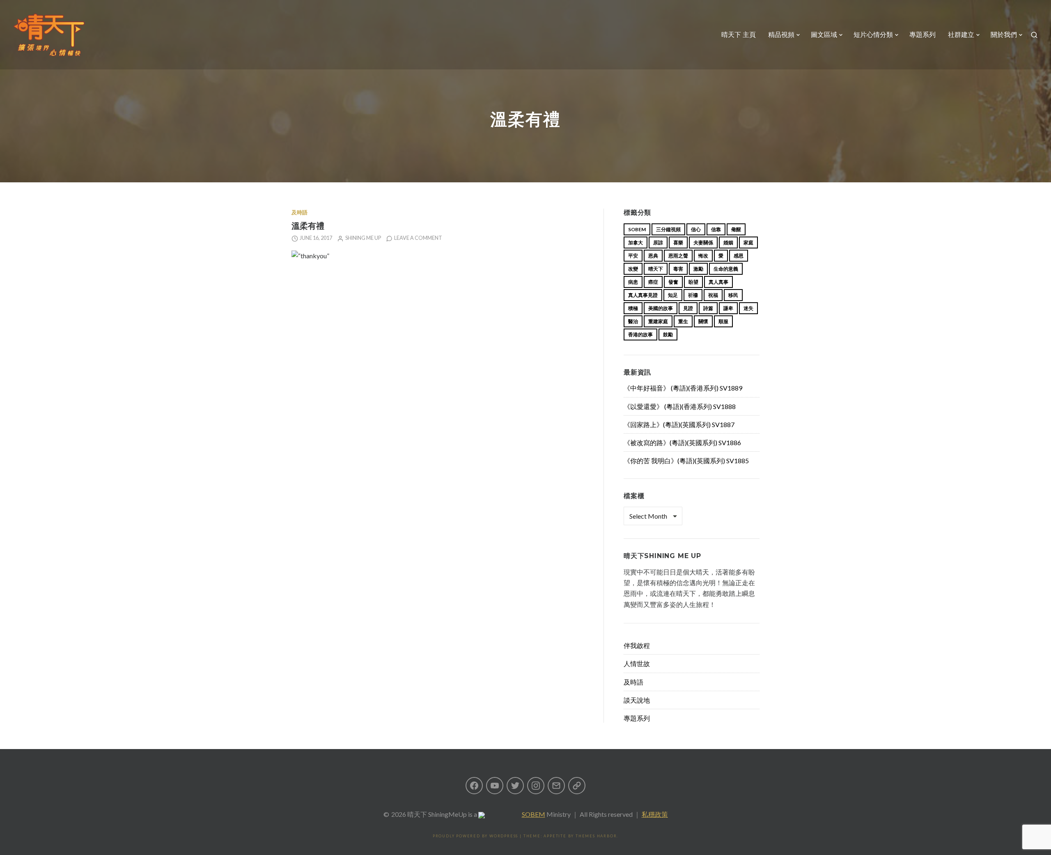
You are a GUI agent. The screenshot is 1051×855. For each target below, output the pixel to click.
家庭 (748, 242)
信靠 (716, 229)
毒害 (678, 269)
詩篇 (708, 308)
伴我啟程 (637, 645)
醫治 (633, 321)
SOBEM (533, 814)
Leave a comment (418, 238)
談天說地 (637, 700)
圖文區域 (824, 35)
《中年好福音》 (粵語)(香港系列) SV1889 (683, 388)
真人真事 (718, 282)
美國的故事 (660, 308)
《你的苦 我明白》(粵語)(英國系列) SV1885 (686, 460)
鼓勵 (668, 334)
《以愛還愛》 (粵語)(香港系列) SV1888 (680, 406)
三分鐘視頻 (668, 229)
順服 (723, 321)
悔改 (703, 256)
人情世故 (637, 663)
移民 (733, 295)
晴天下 (655, 269)
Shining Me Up (363, 238)
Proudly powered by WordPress (475, 836)
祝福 (713, 295)
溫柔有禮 (307, 226)
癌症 (653, 282)
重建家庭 (658, 321)
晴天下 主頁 (738, 35)
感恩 (739, 256)
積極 (633, 308)
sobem (637, 229)
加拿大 (635, 242)
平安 (633, 256)
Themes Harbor (596, 836)
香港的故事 (640, 334)
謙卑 (728, 308)
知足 (673, 295)
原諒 (658, 242)
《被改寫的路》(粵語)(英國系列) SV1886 (682, 442)
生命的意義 (726, 269)
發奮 (673, 282)
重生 (683, 321)
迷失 (748, 308)
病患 (633, 282)
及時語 (299, 212)
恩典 (653, 256)
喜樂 (678, 242)
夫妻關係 (703, 242)
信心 (696, 229)
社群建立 (961, 35)
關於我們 (1004, 35)
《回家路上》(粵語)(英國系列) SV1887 (679, 424)
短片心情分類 (873, 35)
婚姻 (728, 242)
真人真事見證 (643, 295)
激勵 (698, 269)
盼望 (693, 282)
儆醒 (736, 229)
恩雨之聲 (678, 256)
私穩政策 (655, 814)
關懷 (703, 321)
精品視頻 (781, 35)
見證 (688, 308)
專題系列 (922, 35)
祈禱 (693, 295)
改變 (633, 269)
